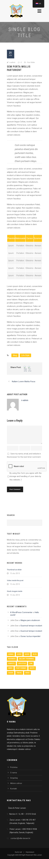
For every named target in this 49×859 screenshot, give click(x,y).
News (10, 668)
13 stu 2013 (15, 573)
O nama (13, 772)
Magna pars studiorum (30, 620)
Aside (19, 654)
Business (12, 659)
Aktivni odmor (16, 783)
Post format (21, 668)
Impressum (30, 852)
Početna (13, 767)
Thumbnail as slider (14, 570)
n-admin (12, 62)
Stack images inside (14, 591)
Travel (19, 673)
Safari (10, 673)
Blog (15, 355)
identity (11, 663)
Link (30, 663)
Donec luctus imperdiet (30, 636)
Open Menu (39, 11)
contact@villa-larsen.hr (20, 838)
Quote (32, 668)
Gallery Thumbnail (26, 659)
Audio (27, 654)
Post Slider (31, 62)
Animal (11, 654)
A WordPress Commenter (21, 612)
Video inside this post (15, 580)
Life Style (25, 355)
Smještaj (14, 778)
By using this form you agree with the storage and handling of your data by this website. (26, 476)
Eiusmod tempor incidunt (31, 625)
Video (27, 673)
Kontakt (13, 788)
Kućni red (18, 852)
